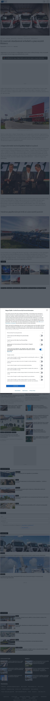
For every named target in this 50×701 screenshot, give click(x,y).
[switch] (41, 336)
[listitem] (25, 332)
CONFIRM (15, 385)
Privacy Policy (32, 390)
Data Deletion (17, 390)
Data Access (25, 390)
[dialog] (25, 350)
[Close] (47, 310)
